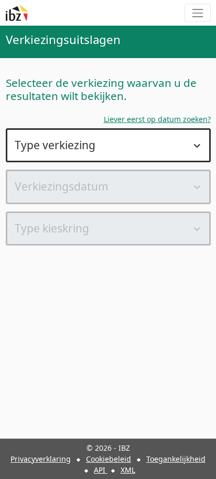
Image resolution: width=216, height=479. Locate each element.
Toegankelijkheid (176, 459)
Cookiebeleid (108, 459)
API (100, 470)
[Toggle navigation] (197, 13)
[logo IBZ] (17, 13)
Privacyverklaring (40, 459)
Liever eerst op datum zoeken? (157, 119)
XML (128, 470)
